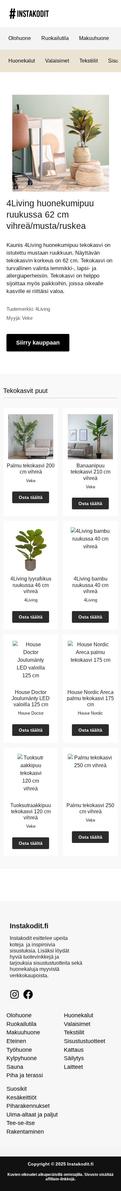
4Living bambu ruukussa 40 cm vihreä (90, 585)
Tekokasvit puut (25, 390)
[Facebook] (28, 994)
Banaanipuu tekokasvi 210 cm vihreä (90, 472)
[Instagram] (14, 994)
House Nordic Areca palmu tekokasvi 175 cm (90, 698)
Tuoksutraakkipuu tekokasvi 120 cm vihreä (30, 811)
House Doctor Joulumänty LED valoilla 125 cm (31, 698)
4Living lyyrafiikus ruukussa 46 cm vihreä (30, 585)
